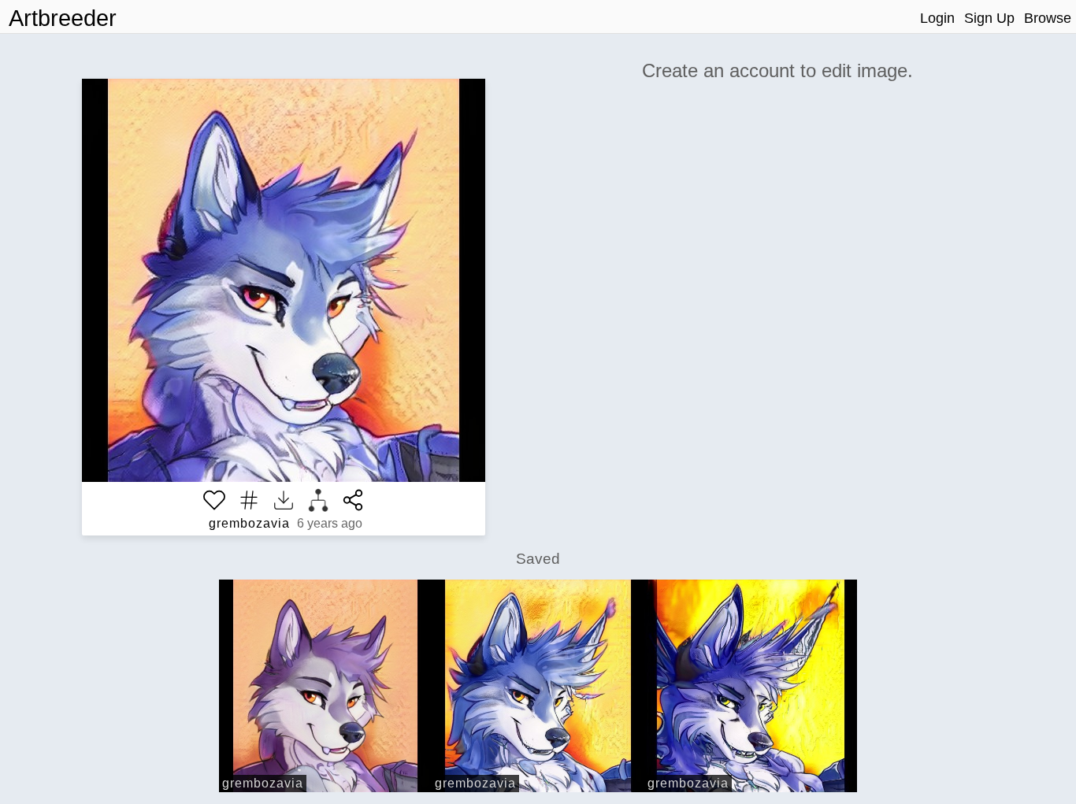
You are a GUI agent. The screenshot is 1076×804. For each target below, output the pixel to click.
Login (937, 18)
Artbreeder (63, 18)
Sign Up (989, 18)
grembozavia (249, 523)
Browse (1047, 18)
